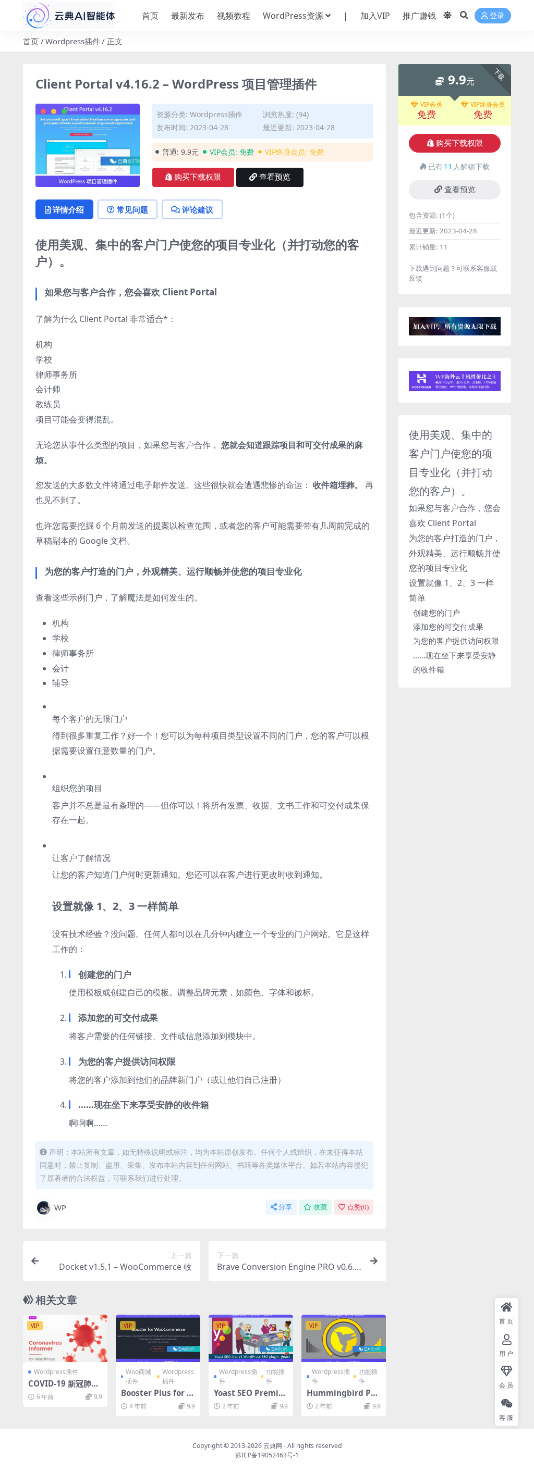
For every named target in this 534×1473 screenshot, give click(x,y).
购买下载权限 (197, 177)
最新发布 (187, 15)
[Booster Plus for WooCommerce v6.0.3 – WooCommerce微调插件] (158, 1338)
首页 (150, 15)
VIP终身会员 (487, 104)
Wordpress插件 (72, 41)
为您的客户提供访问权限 (456, 640)
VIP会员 (431, 104)
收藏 (320, 1207)
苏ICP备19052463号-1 (267, 1455)
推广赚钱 (419, 15)
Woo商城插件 (138, 1376)
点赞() (358, 1207)
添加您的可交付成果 (448, 626)
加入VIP (375, 15)
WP (60, 1207)
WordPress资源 (293, 15)
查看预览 (274, 177)
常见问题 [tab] (132, 209)
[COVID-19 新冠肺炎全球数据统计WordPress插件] (65, 1338)
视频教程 (233, 15)
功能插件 (275, 1376)
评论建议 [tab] (197, 209)
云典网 (272, 1445)
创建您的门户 (436, 612)
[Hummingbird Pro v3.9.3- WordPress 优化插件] (343, 1338)
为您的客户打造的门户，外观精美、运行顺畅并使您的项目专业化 (455, 553)
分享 (285, 1207)
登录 (497, 16)
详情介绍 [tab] (68, 209)
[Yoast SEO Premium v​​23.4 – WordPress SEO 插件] (251, 1338)
